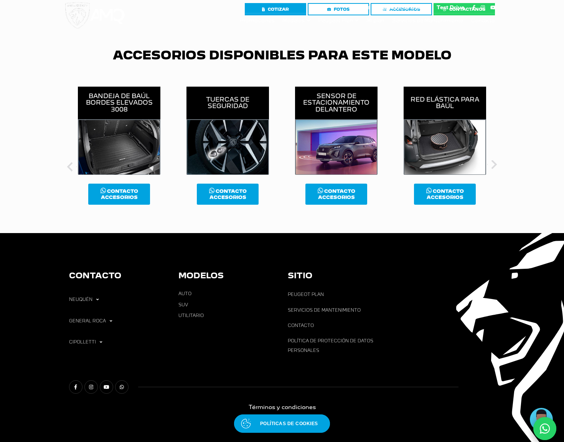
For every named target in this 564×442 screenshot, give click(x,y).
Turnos (359, 7)
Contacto (483, 20)
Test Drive (450, 7)
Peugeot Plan (335, 20)
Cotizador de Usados (403, 7)
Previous (71, 166)
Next (493, 166)
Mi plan (375, 20)
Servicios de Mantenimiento (427, 20)
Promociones (257, 20)
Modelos (293, 20)
